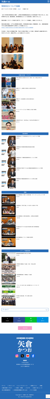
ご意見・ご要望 (19, 387)
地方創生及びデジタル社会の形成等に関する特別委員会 (27, 226)
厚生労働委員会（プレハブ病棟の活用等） (25, 237)
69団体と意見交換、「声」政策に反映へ (24, 295)
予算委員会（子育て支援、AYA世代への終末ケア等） (27, 205)
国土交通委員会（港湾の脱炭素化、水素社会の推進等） (27, 216)
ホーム (3, 385)
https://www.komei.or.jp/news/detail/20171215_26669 (17, 27)
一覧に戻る (25, 328)
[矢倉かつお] (5, 2)
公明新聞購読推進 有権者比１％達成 (24, 274)
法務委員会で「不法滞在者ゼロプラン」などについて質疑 (28, 136)
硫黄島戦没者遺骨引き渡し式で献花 (23, 253)
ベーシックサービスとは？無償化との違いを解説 (26, 109)
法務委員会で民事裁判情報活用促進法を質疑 (25, 146)
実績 (41, 385)
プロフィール (11, 385)
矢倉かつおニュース (37, 387)
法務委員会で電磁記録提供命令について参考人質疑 (26, 178)
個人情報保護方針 (6, 390)
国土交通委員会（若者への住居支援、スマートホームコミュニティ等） (30, 194)
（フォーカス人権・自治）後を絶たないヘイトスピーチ (27, 285)
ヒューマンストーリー (23, 385)
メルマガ (28, 387)
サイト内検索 (33, 390)
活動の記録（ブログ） (7, 387)
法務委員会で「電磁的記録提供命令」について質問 (26, 157)
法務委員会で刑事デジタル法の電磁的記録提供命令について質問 (29, 168)
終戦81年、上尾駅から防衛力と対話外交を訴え (26, 88)
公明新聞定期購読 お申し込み (20, 390)
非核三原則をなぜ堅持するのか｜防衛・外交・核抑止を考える (29, 77)
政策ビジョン (34, 385)
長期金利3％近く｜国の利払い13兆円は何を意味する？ (27, 120)
